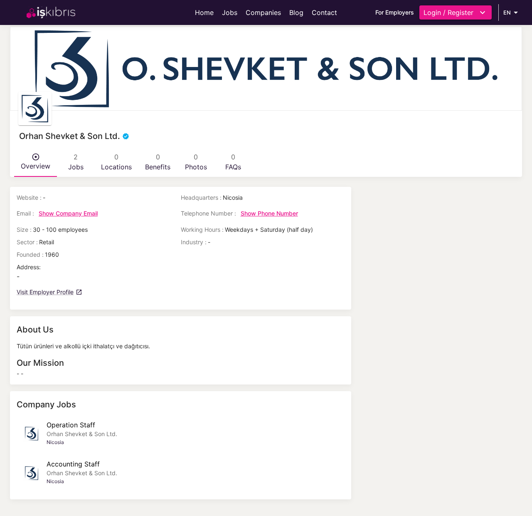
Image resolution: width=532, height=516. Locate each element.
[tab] (35, 162)
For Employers (394, 12)
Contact (324, 12)
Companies (263, 12)
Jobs (229, 12)
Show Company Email (68, 213)
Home (204, 12)
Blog (296, 12)
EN (507, 12)
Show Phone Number (269, 213)
